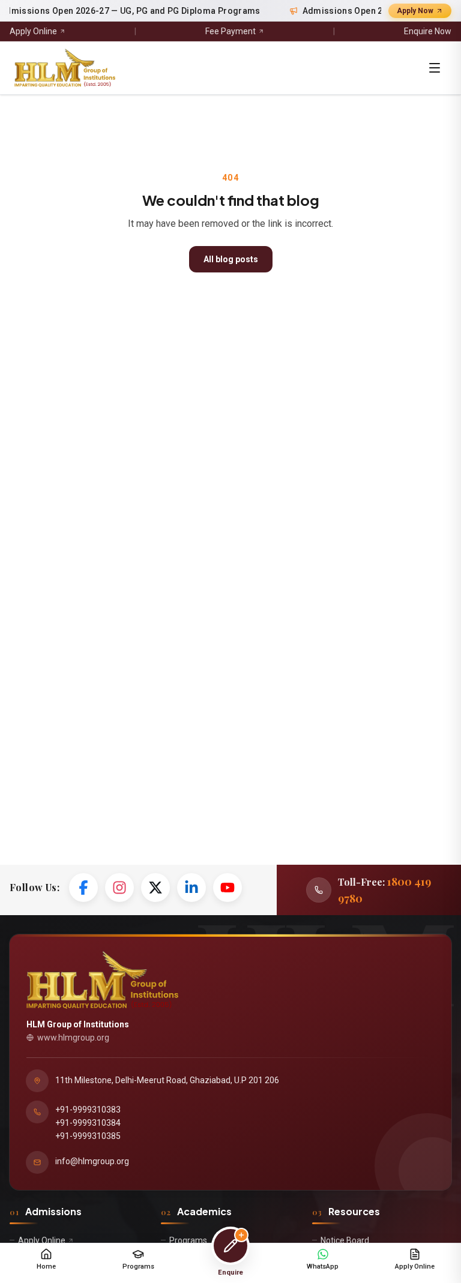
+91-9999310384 (88, 1123)
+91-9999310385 (88, 1136)
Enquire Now (427, 31)
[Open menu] (435, 68)
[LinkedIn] (191, 887)
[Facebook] (83, 887)
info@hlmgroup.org (92, 1161)
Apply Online (33, 31)
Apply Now (415, 11)
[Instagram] (119, 887)
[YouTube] (227, 887)
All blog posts (230, 259)
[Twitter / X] (155, 887)
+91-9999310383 (88, 1109)
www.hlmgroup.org (73, 1037)
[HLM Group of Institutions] (64, 68)
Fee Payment (230, 31)
